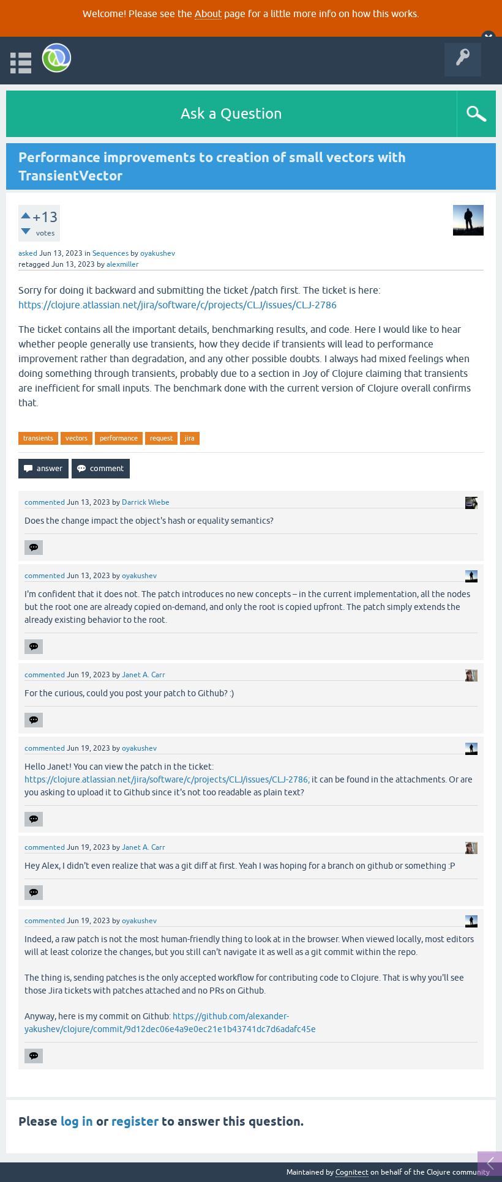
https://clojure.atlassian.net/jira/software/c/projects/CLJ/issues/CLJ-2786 (177, 304)
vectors (77, 438)
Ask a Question (231, 113)
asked (27, 253)
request (161, 438)
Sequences (110, 253)
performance (119, 438)
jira (190, 438)
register (135, 1121)
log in (77, 1121)
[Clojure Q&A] (57, 58)
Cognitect (352, 1172)
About (208, 13)
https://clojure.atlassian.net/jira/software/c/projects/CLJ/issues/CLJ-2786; (167, 779)
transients (38, 438)
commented (44, 502)
